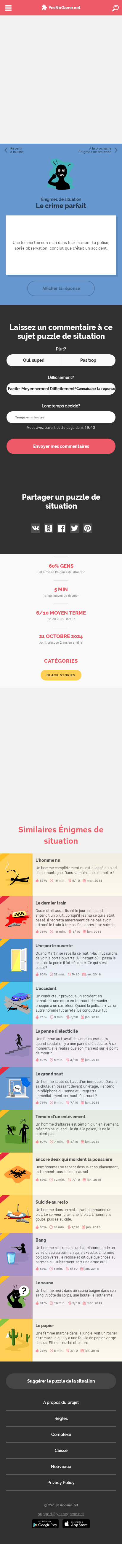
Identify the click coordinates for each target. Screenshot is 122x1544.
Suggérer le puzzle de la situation (61, 1381)
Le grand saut (61, 1088)
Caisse (61, 1450)
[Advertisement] (61, 79)
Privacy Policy (61, 1482)
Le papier (61, 1340)
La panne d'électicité (61, 1045)
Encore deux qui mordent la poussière (61, 1174)
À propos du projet (61, 1402)
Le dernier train (61, 917)
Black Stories (61, 675)
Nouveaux (61, 1466)
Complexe (61, 1434)
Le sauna (61, 1297)
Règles (61, 1418)
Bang (61, 1254)
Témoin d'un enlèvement (61, 1131)
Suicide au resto (61, 1214)
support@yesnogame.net (61, 1513)
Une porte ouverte (61, 960)
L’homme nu (61, 874)
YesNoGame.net (65, 7)
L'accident (61, 1003)
